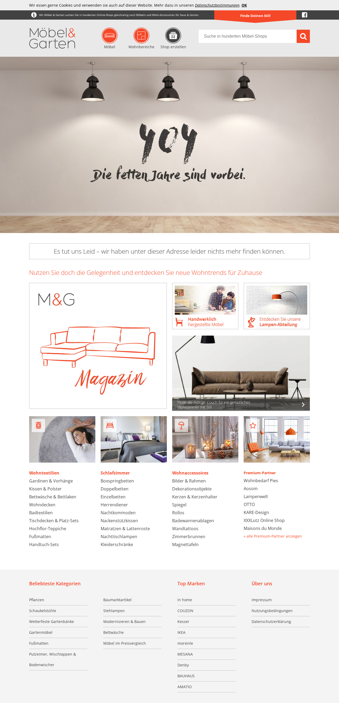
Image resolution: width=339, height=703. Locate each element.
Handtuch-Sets (44, 544)
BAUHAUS (186, 675)
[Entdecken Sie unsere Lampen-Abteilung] (277, 306)
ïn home (184, 599)
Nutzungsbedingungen (272, 610)
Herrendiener (114, 505)
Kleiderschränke (117, 544)
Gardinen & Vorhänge (51, 481)
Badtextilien (41, 513)
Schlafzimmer (115, 473)
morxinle (185, 643)
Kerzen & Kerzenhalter (194, 497)
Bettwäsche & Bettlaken (52, 497)
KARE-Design (256, 512)
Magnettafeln (185, 544)
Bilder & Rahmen (189, 481)
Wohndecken (42, 505)
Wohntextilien (44, 473)
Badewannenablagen (193, 521)
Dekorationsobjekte (192, 489)
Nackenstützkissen (119, 521)
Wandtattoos (185, 528)
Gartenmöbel (40, 632)
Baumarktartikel (117, 599)
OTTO (249, 504)
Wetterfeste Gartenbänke (51, 621)
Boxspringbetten (117, 481)
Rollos (178, 513)
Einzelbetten (113, 497)
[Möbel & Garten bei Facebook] (304, 15)
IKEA (181, 632)
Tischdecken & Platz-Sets (54, 521)
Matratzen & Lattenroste (125, 528)
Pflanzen (36, 599)
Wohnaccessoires (190, 473)
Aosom (251, 488)
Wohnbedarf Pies (261, 481)
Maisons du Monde (263, 528)
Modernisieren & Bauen (124, 621)
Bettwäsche (113, 632)
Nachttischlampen (119, 536)
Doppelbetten (114, 489)
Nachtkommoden (118, 513)
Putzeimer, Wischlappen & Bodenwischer (52, 659)
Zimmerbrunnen (188, 536)
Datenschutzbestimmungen (217, 5)
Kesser (183, 621)
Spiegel (179, 505)
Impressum (262, 599)
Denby (183, 664)
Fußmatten (40, 536)
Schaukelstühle (42, 610)
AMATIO (184, 686)
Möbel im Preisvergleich (124, 643)
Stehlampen (114, 610)
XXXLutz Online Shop (264, 520)
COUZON (185, 610)
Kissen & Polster (45, 489)
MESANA (185, 654)
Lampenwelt (256, 496)
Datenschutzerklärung (271, 621)
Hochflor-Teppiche (47, 528)
